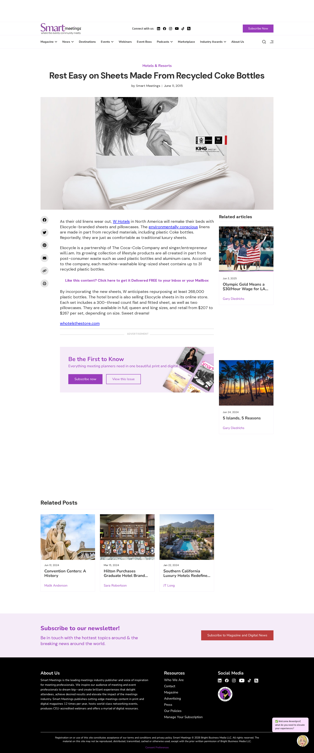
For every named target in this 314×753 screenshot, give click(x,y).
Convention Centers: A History (65, 573)
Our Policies (173, 711)
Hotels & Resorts (157, 65)
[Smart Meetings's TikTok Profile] (183, 28)
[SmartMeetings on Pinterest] (45, 245)
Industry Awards (211, 42)
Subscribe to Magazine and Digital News (237, 635)
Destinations (87, 42)
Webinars (125, 42)
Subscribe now (85, 379)
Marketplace (186, 42)
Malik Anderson (55, 585)
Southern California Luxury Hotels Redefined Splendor (186, 575)
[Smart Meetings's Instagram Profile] (170, 28)
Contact (169, 686)
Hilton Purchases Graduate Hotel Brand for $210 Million (124, 575)
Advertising (172, 698)
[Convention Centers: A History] (68, 537)
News (66, 42)
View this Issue (123, 379)
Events (105, 42)
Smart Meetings (61, 28)
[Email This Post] (45, 258)
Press (168, 704)
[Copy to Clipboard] (45, 271)
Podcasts (163, 42)
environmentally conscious (173, 226)
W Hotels (121, 221)
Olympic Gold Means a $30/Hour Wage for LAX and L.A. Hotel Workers (245, 289)
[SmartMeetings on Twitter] (45, 233)
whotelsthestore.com (80, 323)
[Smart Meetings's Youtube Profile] (177, 28)
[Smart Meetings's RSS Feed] (188, 28)
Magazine (47, 42)
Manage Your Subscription (183, 717)
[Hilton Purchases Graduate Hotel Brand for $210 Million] (127, 537)
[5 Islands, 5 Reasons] (246, 383)
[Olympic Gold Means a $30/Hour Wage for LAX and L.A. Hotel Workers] (246, 249)
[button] (303, 741)
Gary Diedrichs (233, 299)
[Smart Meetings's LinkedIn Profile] (158, 28)
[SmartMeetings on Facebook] (45, 220)
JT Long (169, 585)
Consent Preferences (157, 747)
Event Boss (144, 42)
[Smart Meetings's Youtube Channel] (241, 680)
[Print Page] (45, 283)
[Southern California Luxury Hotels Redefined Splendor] (187, 537)
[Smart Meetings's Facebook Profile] (164, 28)
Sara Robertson (115, 585)
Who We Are (174, 680)
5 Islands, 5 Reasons (242, 418)
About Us (237, 42)
